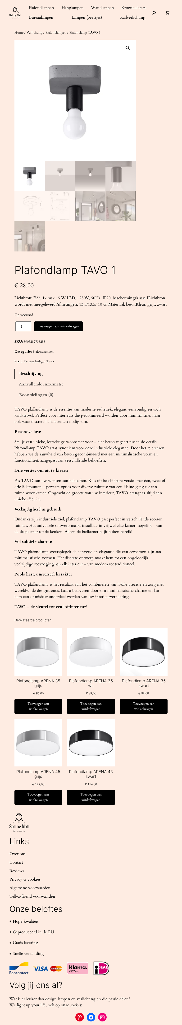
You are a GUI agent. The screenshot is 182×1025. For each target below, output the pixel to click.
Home (18, 32)
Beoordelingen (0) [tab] (36, 395)
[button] (127, 48)
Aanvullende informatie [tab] (41, 384)
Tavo (50, 361)
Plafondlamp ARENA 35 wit (91, 683)
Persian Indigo (34, 361)
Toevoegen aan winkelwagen (58, 326)
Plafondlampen (56, 32)
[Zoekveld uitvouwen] (154, 13)
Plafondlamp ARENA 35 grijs (38, 683)
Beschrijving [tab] (31, 373)
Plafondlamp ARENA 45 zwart (91, 774)
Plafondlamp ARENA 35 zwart (144, 683)
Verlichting (34, 32)
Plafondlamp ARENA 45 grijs (38, 774)
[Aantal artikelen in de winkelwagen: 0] (168, 13)
